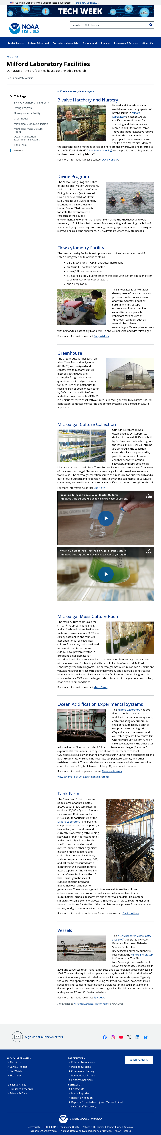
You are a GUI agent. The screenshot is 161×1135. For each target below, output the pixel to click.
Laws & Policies (19, 1066)
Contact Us (75, 1084)
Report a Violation (82, 1097)
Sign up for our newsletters (44, 1037)
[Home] (23, 27)
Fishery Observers (82, 1080)
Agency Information (19, 1058)
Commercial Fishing (82, 1071)
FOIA (53, 1126)
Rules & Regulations (83, 1062)
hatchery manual (99, 150)
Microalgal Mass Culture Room (28, 130)
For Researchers (16, 1084)
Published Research (21, 1089)
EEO (46, 1126)
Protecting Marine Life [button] (65, 42)
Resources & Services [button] (126, 42)
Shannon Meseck (112, 771)
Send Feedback (139, 1060)
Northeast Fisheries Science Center (91, 1003)
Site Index (15, 1075)
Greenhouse (21, 118)
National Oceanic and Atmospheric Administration (86, 1130)
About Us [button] (147, 42)
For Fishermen (76, 1058)
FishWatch (16, 1071)
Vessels (18, 150)
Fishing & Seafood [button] (38, 42)
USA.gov (128, 1126)
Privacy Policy (114, 1126)
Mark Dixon (100, 687)
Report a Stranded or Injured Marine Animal (97, 1102)
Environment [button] (90, 42)
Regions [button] (105, 42)
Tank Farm (20, 144)
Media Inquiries (80, 1093)
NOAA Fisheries (123, 1130)
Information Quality (69, 1126)
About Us (12, 56)
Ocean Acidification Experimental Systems (27, 138)
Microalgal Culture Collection (31, 123)
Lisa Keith (99, 488)
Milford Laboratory (129, 709)
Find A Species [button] (16, 42)
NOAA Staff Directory (83, 1106)
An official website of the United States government (56, 2)
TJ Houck (99, 997)
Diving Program (23, 107)
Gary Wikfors (101, 336)
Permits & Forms (81, 1066)
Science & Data (18, 1093)
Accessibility (34, 1126)
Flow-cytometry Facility (27, 113)
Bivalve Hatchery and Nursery (31, 102)
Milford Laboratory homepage (74, 91)
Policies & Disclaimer (93, 1126)
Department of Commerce (44, 1130)
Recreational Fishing (83, 1075)
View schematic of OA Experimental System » (83, 776)
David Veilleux (110, 159)
